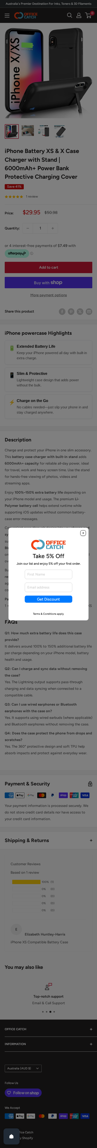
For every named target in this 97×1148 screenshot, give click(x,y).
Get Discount (48, 599)
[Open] (12, 1136)
